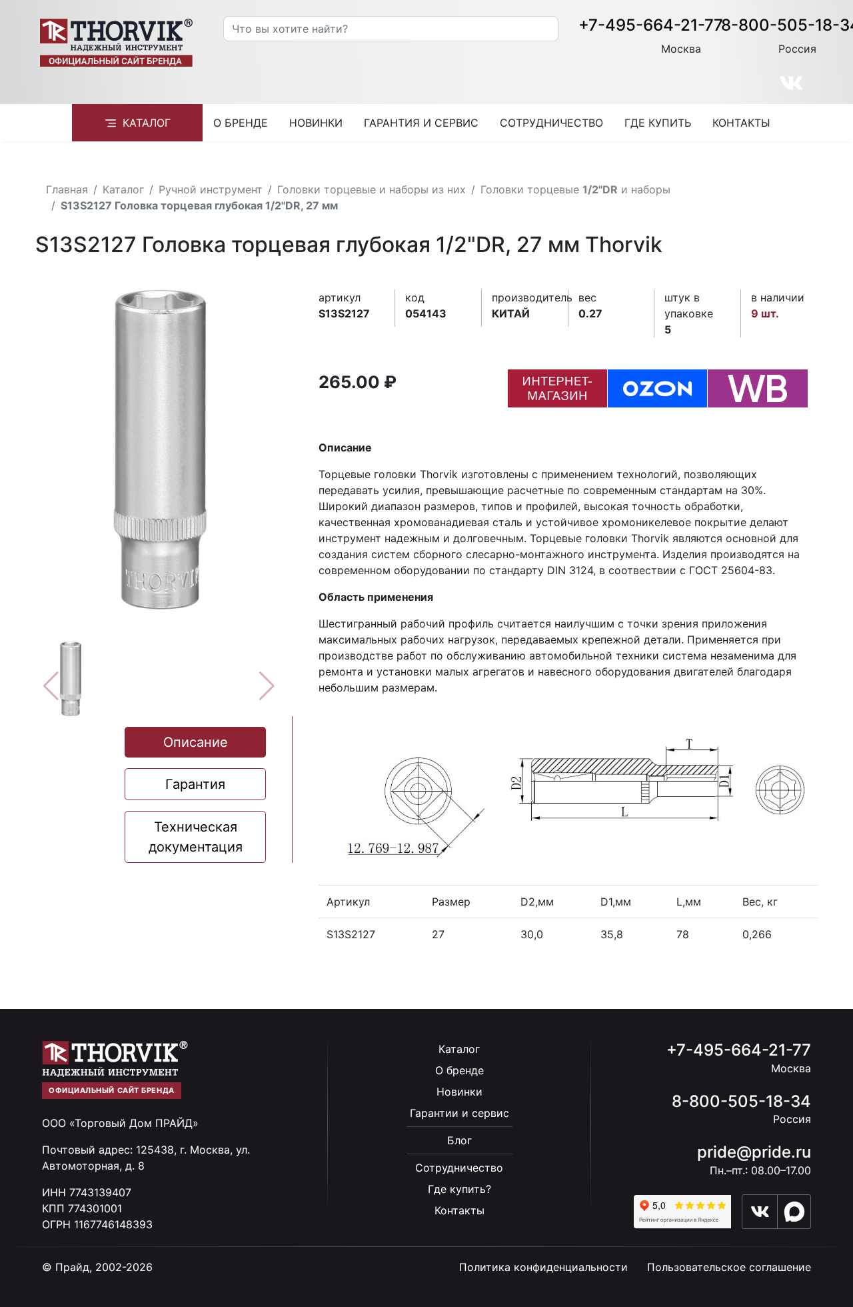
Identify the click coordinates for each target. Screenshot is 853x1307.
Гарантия (195, 784)
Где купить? (459, 1189)
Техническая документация (196, 837)
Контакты (741, 122)
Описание (195, 742)
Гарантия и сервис (421, 122)
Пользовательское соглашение (729, 1267)
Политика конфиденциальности (543, 1267)
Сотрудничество (551, 122)
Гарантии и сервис (459, 1113)
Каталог (147, 122)
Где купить (657, 122)
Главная (67, 189)
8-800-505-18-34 (741, 1101)
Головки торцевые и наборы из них (371, 189)
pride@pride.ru (754, 1152)
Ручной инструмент (211, 189)
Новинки (316, 122)
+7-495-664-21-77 (650, 25)
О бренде (240, 122)
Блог (459, 1140)
